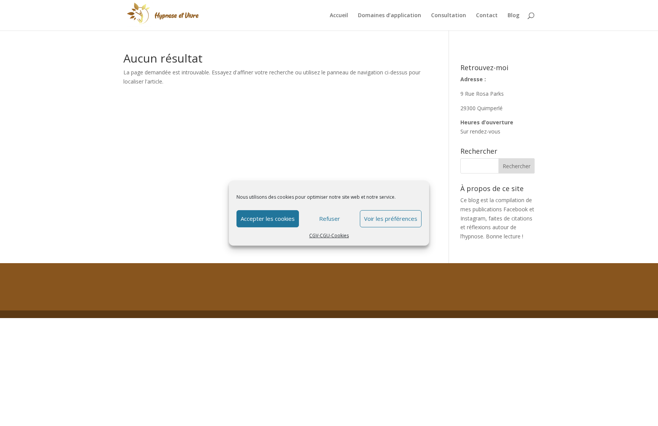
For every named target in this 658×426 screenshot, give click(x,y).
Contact (487, 16)
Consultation (448, 16)
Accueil (339, 16)
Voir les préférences (390, 218)
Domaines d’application (389, 16)
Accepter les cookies (268, 218)
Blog (513, 16)
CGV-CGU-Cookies (329, 235)
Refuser (329, 218)
